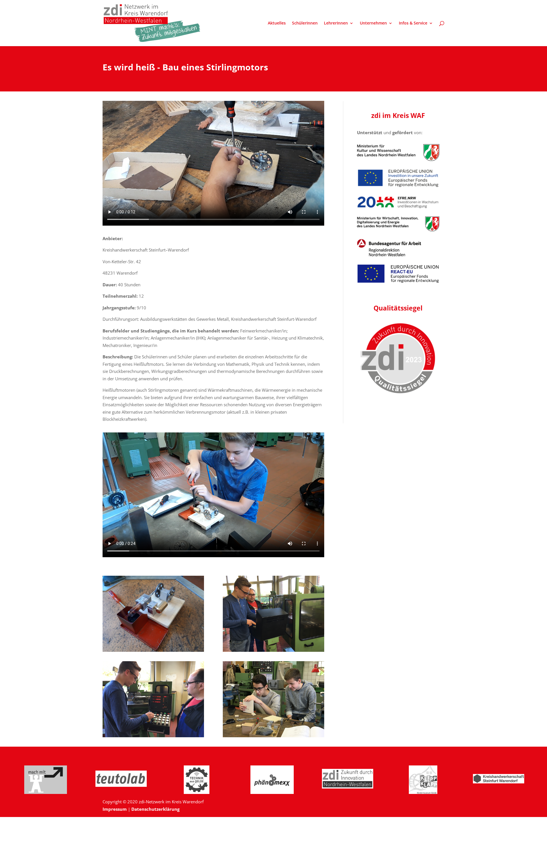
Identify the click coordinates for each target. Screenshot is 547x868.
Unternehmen (373, 23)
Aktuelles (277, 23)
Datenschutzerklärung (155, 809)
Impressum (115, 809)
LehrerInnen (336, 23)
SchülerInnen (305, 23)
